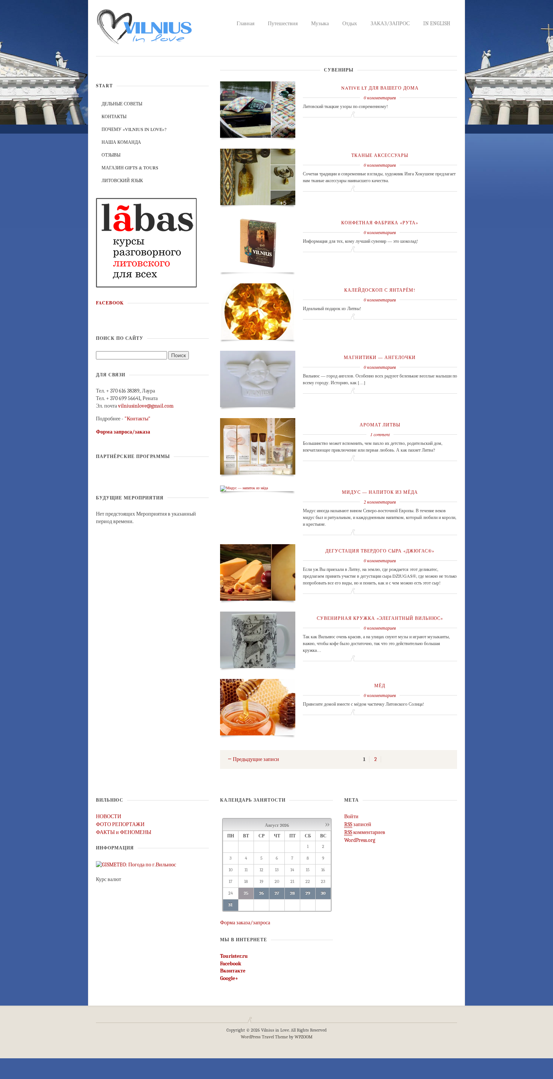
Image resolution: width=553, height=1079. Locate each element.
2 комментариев (380, 502)
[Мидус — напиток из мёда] (244, 487)
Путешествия (283, 23)
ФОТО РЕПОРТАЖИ (120, 824)
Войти (351, 816)
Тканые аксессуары (379, 155)
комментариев (364, 832)
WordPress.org (359, 840)
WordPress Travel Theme (264, 1036)
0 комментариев (380, 97)
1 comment (380, 434)
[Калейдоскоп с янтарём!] (257, 311)
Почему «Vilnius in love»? (134, 129)
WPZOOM (304, 1036)
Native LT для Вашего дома (380, 88)
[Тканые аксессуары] (257, 176)
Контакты (114, 116)
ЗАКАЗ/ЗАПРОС (390, 23)
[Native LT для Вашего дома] (257, 108)
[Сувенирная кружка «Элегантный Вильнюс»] (257, 639)
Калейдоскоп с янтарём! (379, 290)
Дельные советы (122, 103)
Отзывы (111, 155)
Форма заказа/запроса (245, 922)
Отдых (349, 23)
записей (357, 824)
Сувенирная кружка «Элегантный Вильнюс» (380, 618)
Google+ (229, 978)
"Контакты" (137, 418)
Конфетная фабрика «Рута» (379, 222)
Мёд (379, 685)
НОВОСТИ (108, 816)
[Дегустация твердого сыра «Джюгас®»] (257, 571)
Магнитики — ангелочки (380, 357)
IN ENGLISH (436, 23)
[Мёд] (257, 706)
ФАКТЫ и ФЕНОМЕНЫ (123, 832)
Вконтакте (232, 971)
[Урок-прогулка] (146, 242)
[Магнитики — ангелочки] (257, 378)
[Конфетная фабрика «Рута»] (257, 243)
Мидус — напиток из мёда (380, 492)
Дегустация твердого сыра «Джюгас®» (379, 551)
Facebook (110, 303)
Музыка (320, 23)
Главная (245, 23)
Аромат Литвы (380, 425)
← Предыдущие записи (253, 759)
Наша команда (121, 142)
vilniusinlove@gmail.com (145, 406)
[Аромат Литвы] (257, 445)
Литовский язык (122, 180)
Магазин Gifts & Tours (130, 167)
